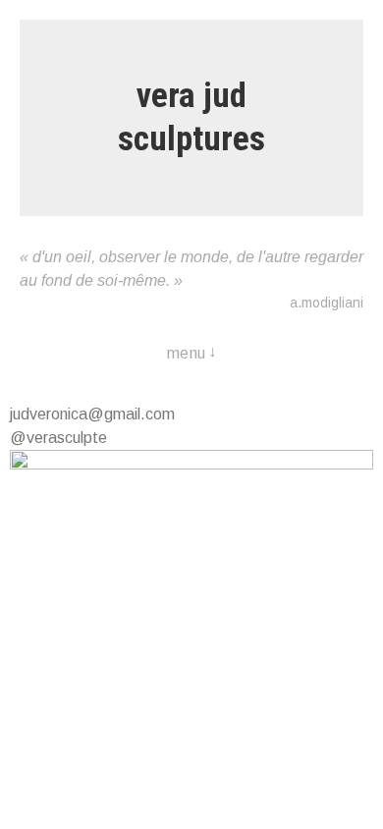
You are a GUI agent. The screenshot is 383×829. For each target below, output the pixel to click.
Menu (186, 353)
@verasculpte (58, 437)
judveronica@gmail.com (92, 414)
